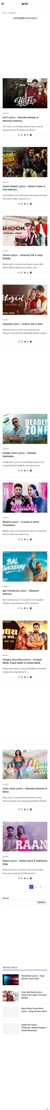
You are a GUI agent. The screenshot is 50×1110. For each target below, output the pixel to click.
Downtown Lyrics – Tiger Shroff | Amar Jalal (33, 977)
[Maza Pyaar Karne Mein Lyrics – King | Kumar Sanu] (11, 1012)
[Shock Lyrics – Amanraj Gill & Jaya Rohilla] (25, 231)
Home (5, 13)
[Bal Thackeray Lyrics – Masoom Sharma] (25, 566)
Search (6, 898)
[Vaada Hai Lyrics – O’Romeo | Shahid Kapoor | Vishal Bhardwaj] (11, 1028)
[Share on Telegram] (31, 135)
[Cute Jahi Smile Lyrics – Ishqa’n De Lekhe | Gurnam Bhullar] (11, 996)
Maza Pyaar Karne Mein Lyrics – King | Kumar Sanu (34, 1009)
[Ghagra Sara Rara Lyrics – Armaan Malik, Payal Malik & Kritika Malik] (25, 635)
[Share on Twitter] (22, 135)
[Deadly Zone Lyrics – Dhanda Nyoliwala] (25, 429)
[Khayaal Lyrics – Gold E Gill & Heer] (25, 300)
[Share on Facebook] (18, 135)
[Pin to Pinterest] (25, 135)
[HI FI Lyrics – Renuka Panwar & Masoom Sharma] (25, 93)
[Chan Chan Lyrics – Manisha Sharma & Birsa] (25, 764)
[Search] (47, 4)
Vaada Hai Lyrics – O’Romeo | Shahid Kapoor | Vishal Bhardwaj (34, 1028)
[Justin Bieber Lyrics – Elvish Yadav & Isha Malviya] (25, 162)
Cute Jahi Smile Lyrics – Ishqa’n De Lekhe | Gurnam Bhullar (34, 995)
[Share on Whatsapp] (28, 135)
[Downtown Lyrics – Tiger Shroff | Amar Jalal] (11, 979)
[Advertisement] (25, 49)
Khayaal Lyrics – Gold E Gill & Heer (23, 324)
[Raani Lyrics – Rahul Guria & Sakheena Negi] (25, 836)
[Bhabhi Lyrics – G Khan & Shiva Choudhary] (25, 498)
